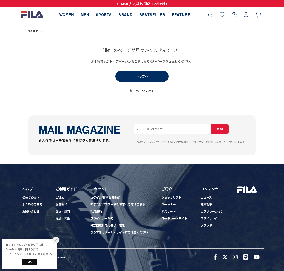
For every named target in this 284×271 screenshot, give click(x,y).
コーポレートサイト (174, 218)
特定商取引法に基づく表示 (107, 225)
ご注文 (60, 197)
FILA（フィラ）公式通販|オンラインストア (32, 14)
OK (30, 262)
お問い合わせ (30, 211)
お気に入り (222, 14)
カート (258, 14)
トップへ (142, 76)
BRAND (125, 14)
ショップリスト (171, 197)
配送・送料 (63, 211)
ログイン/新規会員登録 (105, 197)
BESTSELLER (152, 14)
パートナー (168, 204)
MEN (85, 14)
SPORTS (104, 14)
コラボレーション (212, 211)
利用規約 (181, 141)
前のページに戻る (142, 90)
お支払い (61, 204)
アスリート (168, 211)
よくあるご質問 (32, 204)
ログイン (246, 14)
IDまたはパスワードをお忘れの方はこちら (117, 204)
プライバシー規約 (201, 141)
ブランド (206, 225)
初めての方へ (30, 197)
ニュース (206, 197)
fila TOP (33, 31)
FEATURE (181, 14)
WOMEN (66, 14)
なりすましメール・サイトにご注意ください (119, 232)
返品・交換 (63, 218)
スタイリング (209, 218)
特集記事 (206, 204)
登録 (220, 129)
